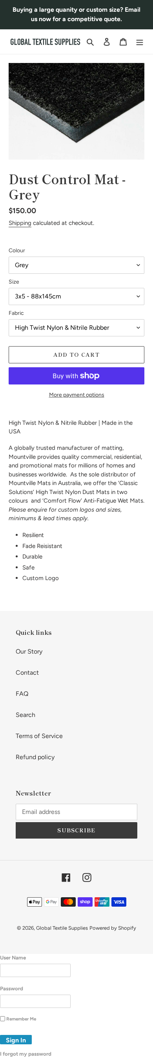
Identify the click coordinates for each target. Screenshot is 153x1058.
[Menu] (139, 41)
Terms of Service (39, 736)
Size (14, 281)
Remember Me (21, 1019)
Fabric (16, 313)
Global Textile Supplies (62, 928)
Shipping (20, 222)
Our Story (29, 651)
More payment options (76, 395)
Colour (17, 250)
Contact (27, 672)
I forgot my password (25, 1054)
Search (25, 715)
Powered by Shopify (112, 928)
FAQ (22, 693)
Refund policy (35, 757)
